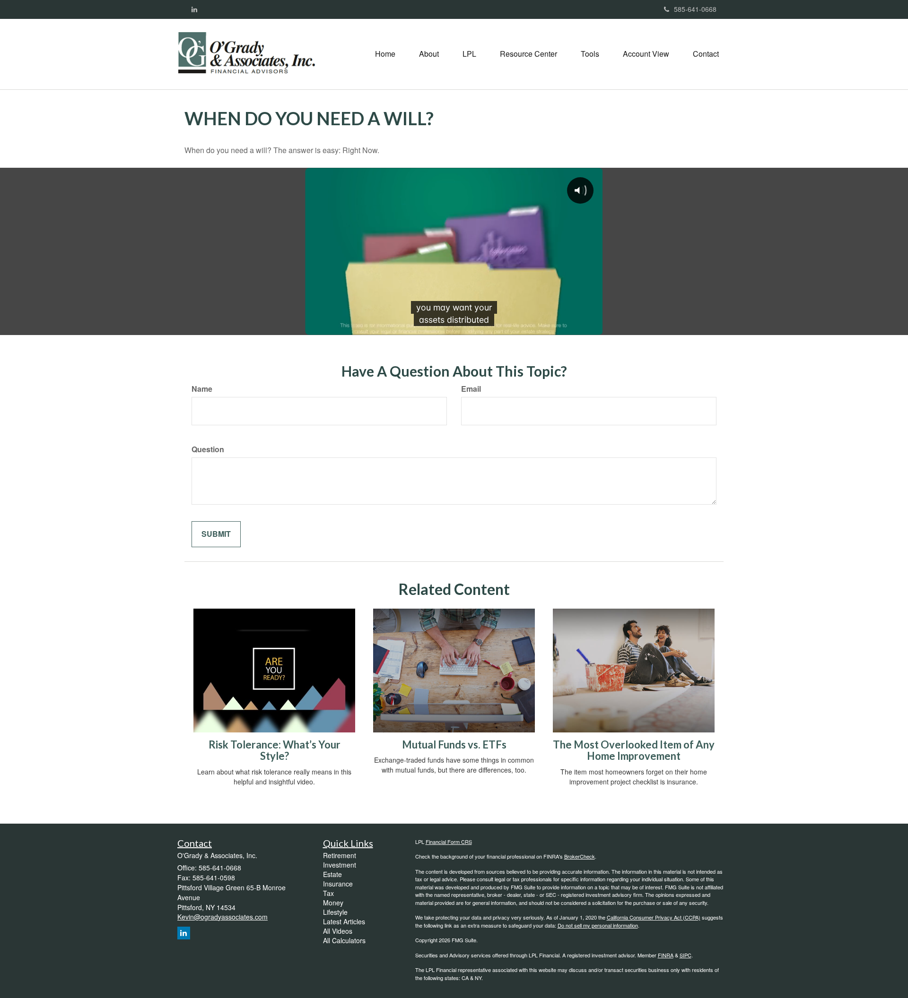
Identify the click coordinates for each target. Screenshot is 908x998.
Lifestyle (335, 912)
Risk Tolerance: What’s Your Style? (274, 750)
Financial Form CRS (449, 841)
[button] (429, 54)
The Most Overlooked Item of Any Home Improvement (634, 750)
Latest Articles (344, 921)
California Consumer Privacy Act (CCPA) (653, 917)
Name (202, 389)
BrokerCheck (579, 856)
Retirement (339, 855)
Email (471, 389)
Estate (332, 874)
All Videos (337, 931)
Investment (339, 864)
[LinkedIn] (194, 9)
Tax (328, 893)
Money (333, 902)
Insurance (338, 883)
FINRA (665, 955)
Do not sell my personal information (598, 925)
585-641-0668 (695, 9)
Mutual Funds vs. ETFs (454, 744)
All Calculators (344, 940)
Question (208, 449)
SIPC (685, 955)
